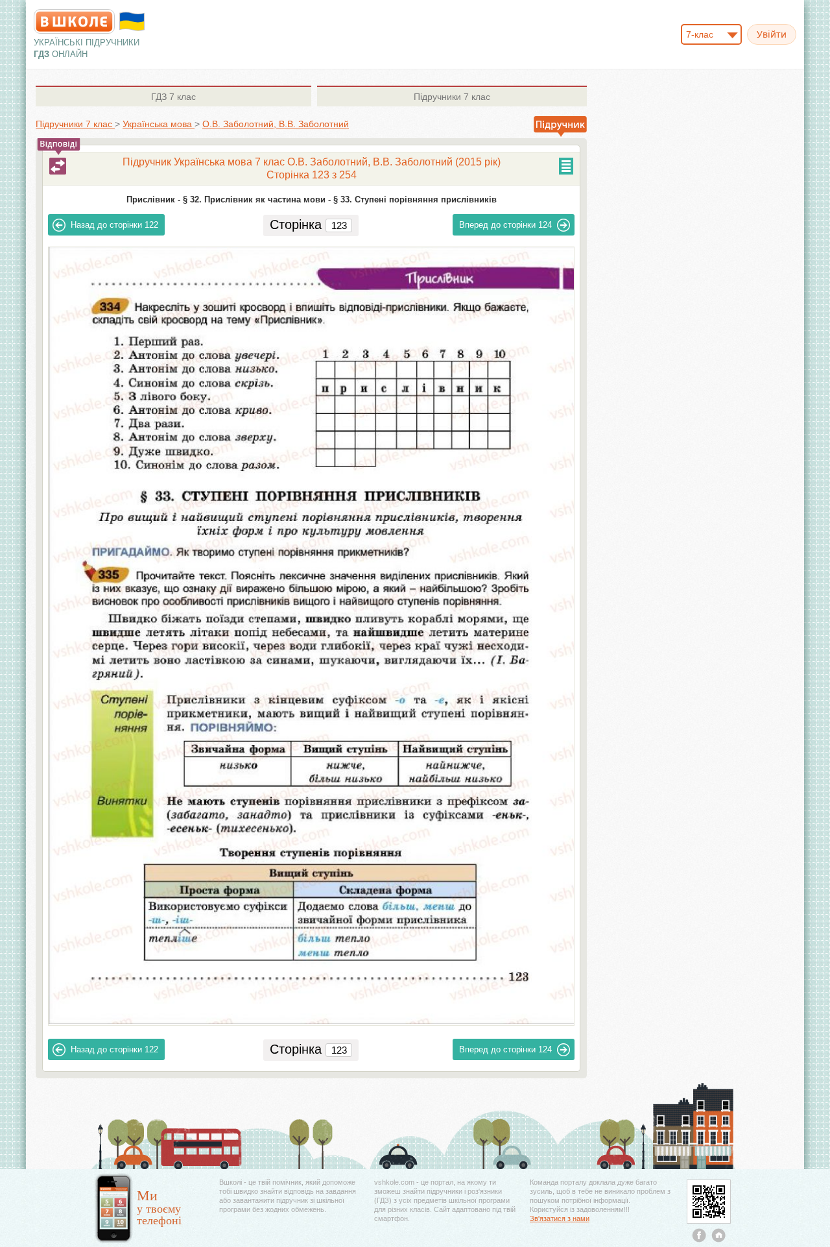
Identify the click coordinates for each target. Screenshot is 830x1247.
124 (505, 225)
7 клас (173, 96)
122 (114, 225)
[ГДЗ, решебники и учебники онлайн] (74, 21)
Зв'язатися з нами (559, 1218)
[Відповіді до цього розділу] (57, 166)
